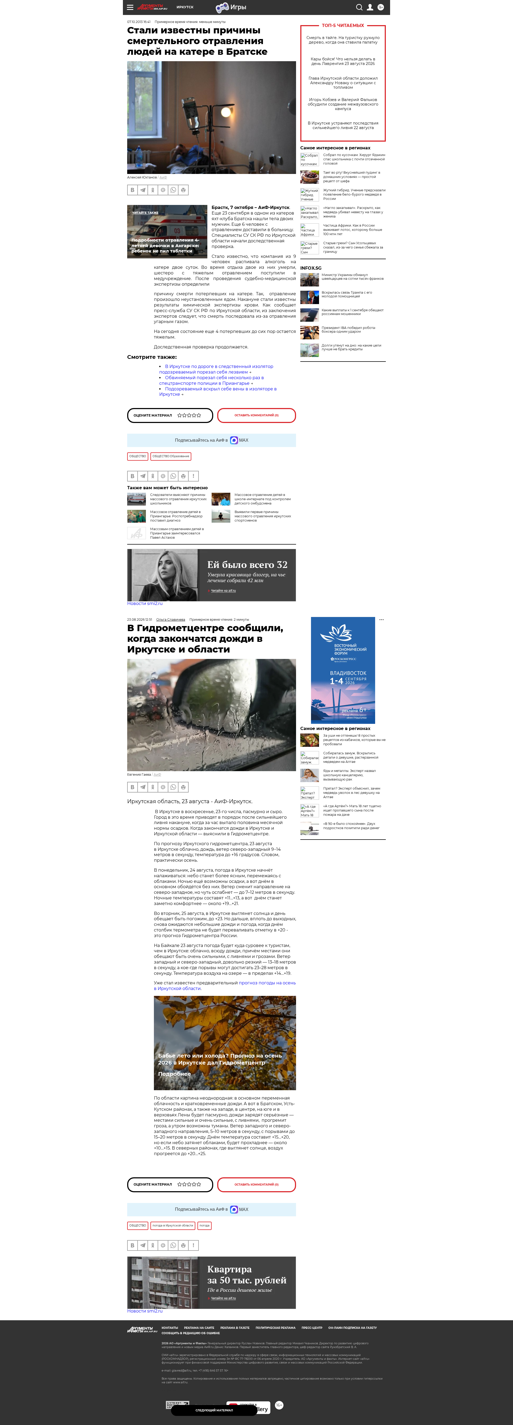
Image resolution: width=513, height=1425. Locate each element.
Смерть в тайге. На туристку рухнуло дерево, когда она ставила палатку (343, 40)
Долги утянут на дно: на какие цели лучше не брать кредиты (351, 347)
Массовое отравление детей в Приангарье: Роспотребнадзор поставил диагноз (176, 516)
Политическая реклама (276, 1328)
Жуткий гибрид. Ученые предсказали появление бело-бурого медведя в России (354, 194)
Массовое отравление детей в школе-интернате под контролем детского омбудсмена (263, 499)
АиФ (163, 177)
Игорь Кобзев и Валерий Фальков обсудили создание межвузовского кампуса (343, 104)
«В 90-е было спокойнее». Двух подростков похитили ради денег (351, 826)
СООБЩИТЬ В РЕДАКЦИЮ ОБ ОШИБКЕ (191, 1333)
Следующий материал (214, 1410)
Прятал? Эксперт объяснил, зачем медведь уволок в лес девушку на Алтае (351, 792)
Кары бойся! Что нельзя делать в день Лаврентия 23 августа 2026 (343, 61)
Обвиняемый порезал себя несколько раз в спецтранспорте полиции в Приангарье (211, 380)
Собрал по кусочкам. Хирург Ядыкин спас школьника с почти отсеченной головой (354, 159)
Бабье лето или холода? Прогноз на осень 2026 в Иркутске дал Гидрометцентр (220, 1059)
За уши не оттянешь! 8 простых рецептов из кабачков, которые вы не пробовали (354, 739)
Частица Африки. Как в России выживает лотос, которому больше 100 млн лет (352, 229)
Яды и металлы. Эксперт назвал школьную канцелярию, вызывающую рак (349, 775)
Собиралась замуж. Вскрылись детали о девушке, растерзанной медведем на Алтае (350, 757)
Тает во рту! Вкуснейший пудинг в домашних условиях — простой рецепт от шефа (351, 176)
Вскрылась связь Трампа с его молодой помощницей (347, 294)
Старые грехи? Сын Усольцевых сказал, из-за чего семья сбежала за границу (353, 247)
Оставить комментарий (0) (257, 415)
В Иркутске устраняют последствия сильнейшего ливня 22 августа (343, 125)
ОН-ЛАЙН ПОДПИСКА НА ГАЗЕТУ (352, 1328)
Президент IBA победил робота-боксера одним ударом (349, 329)
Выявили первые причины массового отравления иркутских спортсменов (263, 516)
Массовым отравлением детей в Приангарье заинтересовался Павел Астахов (177, 533)
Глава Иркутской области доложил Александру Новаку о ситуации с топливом (343, 83)
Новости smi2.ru (145, 603)
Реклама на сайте (199, 1328)
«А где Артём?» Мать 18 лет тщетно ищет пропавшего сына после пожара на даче (352, 810)
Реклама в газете (235, 1328)
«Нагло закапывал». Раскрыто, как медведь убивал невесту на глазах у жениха (353, 212)
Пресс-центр (312, 1328)
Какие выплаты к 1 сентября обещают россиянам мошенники (353, 312)
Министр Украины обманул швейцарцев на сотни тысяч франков (353, 277)
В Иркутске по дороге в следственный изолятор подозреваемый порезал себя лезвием (216, 369)
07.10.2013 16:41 (138, 22)
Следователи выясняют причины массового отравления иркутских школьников (178, 499)
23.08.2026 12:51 (139, 620)
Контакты (170, 1328)
